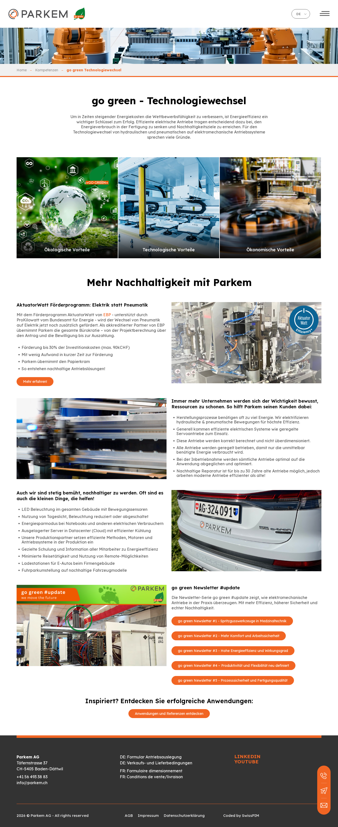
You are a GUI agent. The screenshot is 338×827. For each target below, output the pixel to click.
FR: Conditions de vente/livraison (151, 776)
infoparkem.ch (32, 782)
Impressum (148, 815)
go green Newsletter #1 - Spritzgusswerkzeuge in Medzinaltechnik (232, 621)
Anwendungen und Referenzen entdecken (169, 713)
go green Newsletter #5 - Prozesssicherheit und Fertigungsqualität (233, 680)
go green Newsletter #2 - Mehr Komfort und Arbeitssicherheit (228, 636)
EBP (107, 314)
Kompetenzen (46, 70)
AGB (129, 815)
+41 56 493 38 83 (32, 776)
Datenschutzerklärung (184, 815)
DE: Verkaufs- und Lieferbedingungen (156, 762)
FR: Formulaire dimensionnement (151, 770)
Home (22, 70)
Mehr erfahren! (35, 381)
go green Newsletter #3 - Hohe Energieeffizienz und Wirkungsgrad (233, 650)
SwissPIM (250, 815)
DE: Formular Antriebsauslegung (151, 756)
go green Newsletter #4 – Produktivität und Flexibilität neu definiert (233, 665)
